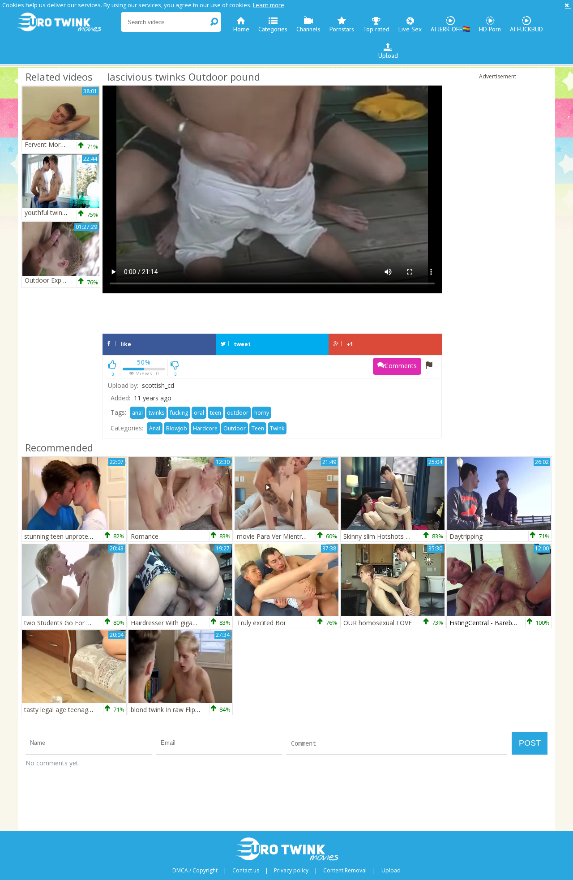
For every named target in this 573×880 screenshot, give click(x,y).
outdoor (237, 412)
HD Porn (490, 29)
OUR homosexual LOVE (377, 622)
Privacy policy (291, 870)
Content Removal (345, 870)
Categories (272, 29)
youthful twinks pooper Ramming (73, 212)
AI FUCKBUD (526, 29)
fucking (179, 412)
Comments (401, 365)
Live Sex (410, 29)
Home (241, 29)
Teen (258, 428)
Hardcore (205, 428)
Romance (144, 536)
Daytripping (466, 536)
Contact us (245, 870)
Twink (277, 428)
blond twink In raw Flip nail (169, 709)
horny (261, 412)
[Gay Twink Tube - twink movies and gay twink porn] (68, 22)
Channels (308, 29)
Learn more (268, 5)
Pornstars (341, 29)
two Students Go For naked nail (69, 622)
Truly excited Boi (261, 622)
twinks (156, 412)
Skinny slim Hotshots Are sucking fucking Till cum (414, 536)
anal (137, 412)
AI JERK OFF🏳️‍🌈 (450, 29)
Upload (388, 56)
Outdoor (234, 428)
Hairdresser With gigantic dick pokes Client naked (201, 622)
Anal (154, 428)
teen (215, 412)
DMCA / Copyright (195, 870)
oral (199, 412)
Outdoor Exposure (51, 280)
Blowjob (176, 428)
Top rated (376, 29)
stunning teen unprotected (62, 536)
